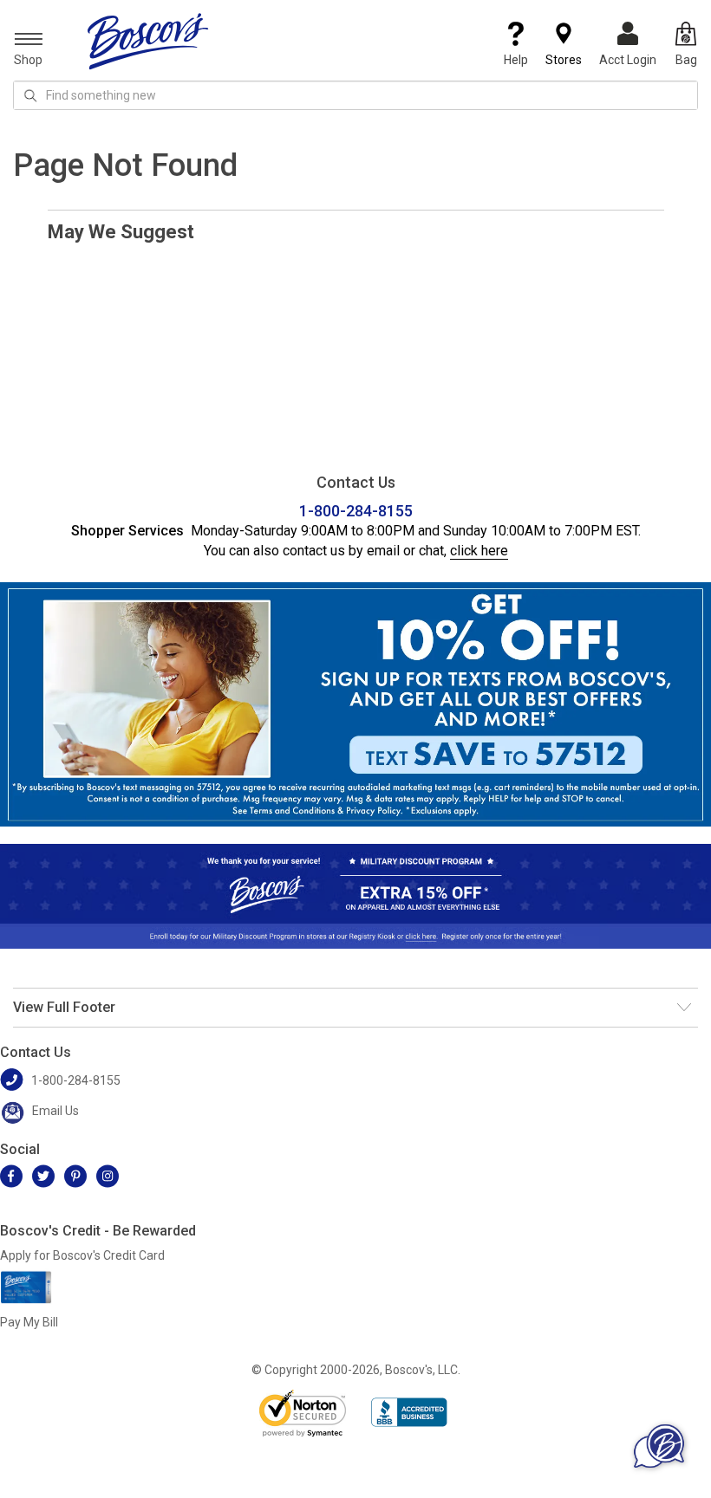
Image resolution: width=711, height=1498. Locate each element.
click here (479, 550)
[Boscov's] (148, 41)
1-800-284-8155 (356, 511)
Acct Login (627, 60)
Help (516, 60)
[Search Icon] (30, 95)
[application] (659, 1446)
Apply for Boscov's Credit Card (82, 1255)
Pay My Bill (29, 1322)
